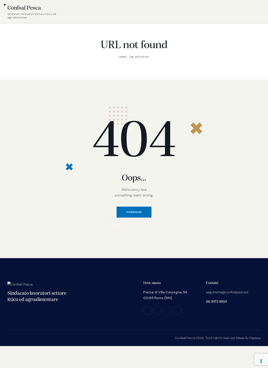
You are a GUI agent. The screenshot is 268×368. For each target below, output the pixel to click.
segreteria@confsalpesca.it (227, 292)
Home (122, 57)
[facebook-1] (147, 310)
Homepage (134, 212)
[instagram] (157, 310)
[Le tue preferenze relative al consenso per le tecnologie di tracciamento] (261, 361)
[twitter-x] (167, 310)
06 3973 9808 (216, 302)
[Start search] (257, 12)
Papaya (255, 338)
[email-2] (177, 310)
